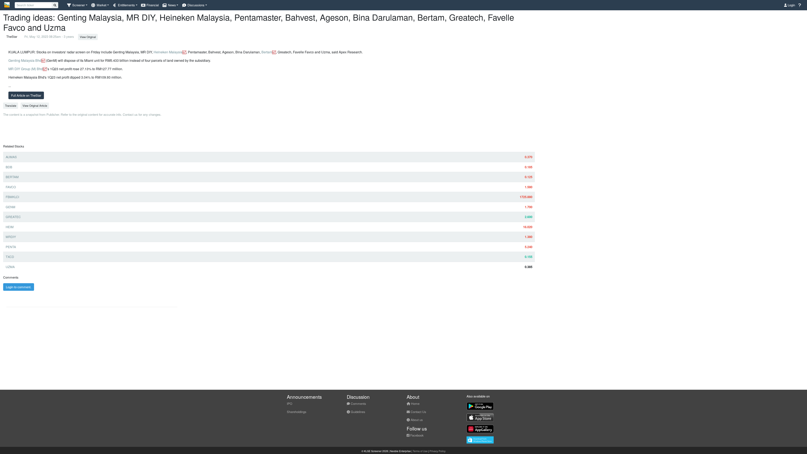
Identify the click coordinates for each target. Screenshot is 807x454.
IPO (289, 403)
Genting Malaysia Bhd (24, 60)
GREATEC (13, 216)
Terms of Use (420, 451)
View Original (88, 37)
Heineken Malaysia (168, 52)
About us (416, 419)
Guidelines (357, 411)
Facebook (416, 435)
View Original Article (34, 106)
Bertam (266, 52)
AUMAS (11, 157)
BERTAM (12, 177)
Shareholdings (296, 411)
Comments (358, 403)
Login (791, 5)
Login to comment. (18, 287)
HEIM (10, 227)
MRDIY (11, 236)
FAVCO (11, 187)
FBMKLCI (12, 197)
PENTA (11, 247)
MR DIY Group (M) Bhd (25, 68)
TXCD (10, 256)
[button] (77, 5)
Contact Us (418, 411)
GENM (10, 207)
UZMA (10, 267)
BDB (9, 167)
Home (414, 403)
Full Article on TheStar (26, 95)
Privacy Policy (438, 451)
